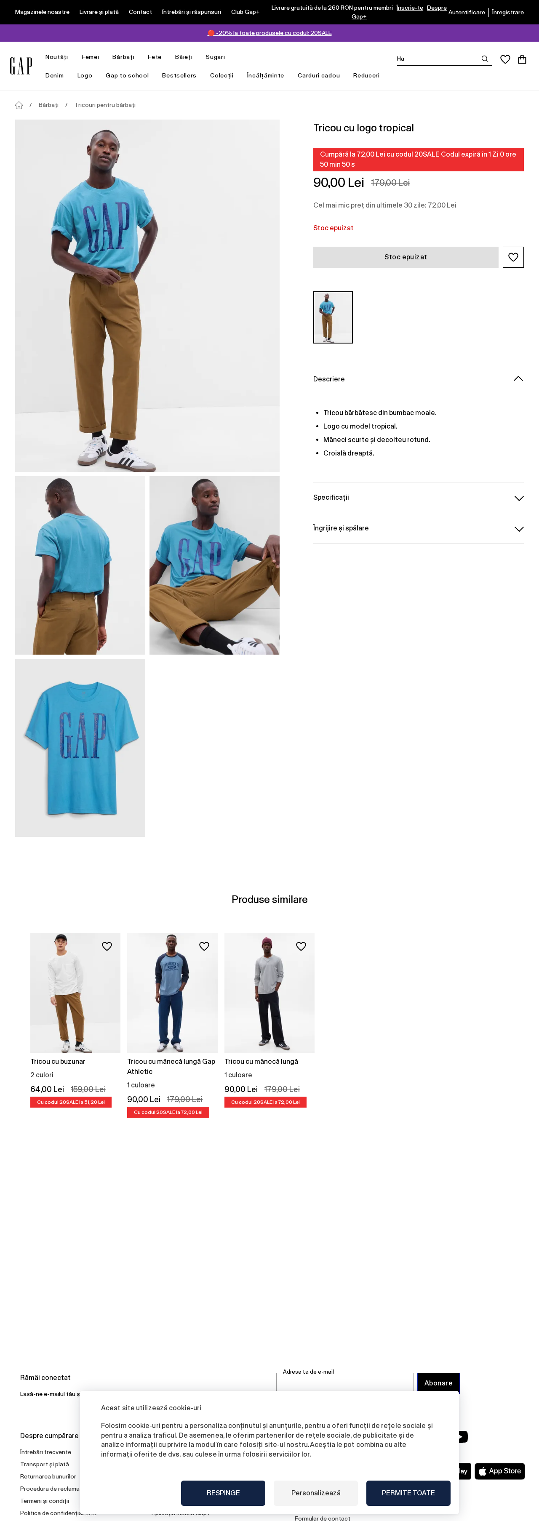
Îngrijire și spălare (341, 528)
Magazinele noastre (42, 11)
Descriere (329, 379)
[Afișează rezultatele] (485, 59)
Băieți (183, 56)
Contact (140, 11)
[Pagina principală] (19, 105)
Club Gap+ (245, 11)
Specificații (331, 497)
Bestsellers (179, 75)
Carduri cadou (319, 75)
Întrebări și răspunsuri (191, 11)
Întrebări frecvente (45, 1452)
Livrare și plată (99, 11)
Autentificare (466, 12)
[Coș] (522, 59)
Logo (85, 75)
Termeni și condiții (44, 1500)
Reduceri (366, 75)
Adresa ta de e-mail (308, 1372)
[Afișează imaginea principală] (147, 296)
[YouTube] (459, 1437)
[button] (513, 257)
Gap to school (127, 75)
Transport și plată (44, 1464)
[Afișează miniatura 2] (214, 565)
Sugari (215, 56)
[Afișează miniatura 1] (80, 565)
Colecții (222, 75)
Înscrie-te (410, 7)
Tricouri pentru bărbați (105, 104)
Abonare (438, 1383)
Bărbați (123, 56)
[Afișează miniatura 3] (80, 748)
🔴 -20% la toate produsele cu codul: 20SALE (270, 32)
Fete (155, 56)
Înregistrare (508, 12)
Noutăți (56, 56)
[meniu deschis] (72, 57)
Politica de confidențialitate (58, 1513)
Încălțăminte (265, 75)
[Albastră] (333, 317)
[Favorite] (505, 59)
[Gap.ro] (21, 66)
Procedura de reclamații (52, 1488)
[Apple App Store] (500, 1471)
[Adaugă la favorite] (107, 946)
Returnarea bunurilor (48, 1476)
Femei (90, 56)
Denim (54, 75)
